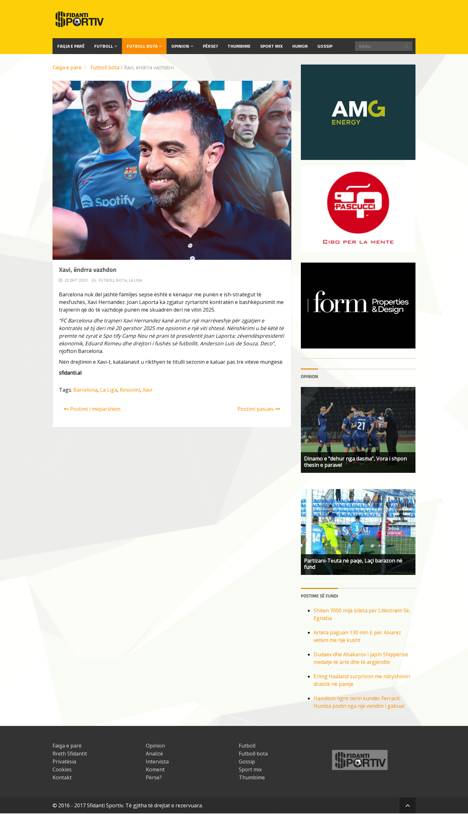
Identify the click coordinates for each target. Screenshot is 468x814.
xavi (147, 389)
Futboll (103, 46)
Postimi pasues (256, 408)
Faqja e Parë (71, 46)
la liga (108, 389)
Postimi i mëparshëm (94, 408)
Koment (155, 769)
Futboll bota (142, 46)
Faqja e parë (67, 67)
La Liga (135, 280)
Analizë (154, 753)
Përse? (210, 46)
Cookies (62, 769)
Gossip (324, 46)
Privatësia (64, 761)
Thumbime (239, 46)
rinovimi (130, 389)
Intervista (157, 761)
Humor (300, 46)
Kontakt (62, 777)
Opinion (180, 46)
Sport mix (271, 46)
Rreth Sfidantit (70, 753)
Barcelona (85, 389)
